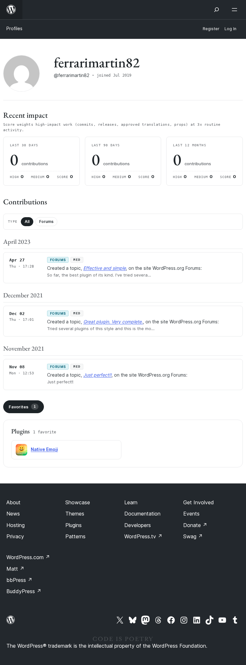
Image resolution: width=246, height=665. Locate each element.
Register (211, 28)
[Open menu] (236, 9)
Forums (46, 221)
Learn (130, 502)
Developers (137, 525)
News (13, 513)
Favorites (22, 406)
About (13, 502)
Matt (15, 569)
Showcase (77, 502)
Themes (74, 513)
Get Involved (198, 502)
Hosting (15, 525)
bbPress (19, 580)
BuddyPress (23, 591)
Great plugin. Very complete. (113, 321)
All (27, 221)
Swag (193, 536)
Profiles (14, 28)
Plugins (73, 525)
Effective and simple (104, 268)
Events (191, 513)
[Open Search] (217, 9)
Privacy (15, 536)
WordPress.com (28, 557)
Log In (230, 28)
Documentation (142, 513)
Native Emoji (44, 449)
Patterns (75, 536)
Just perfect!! (97, 375)
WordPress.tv (143, 536)
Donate (195, 525)
